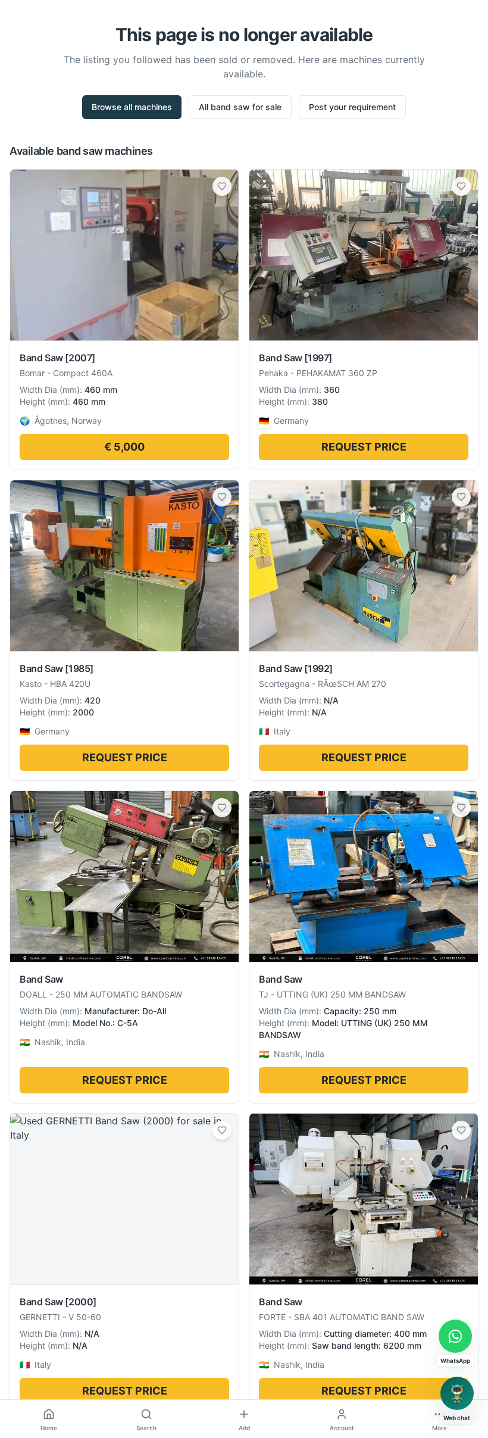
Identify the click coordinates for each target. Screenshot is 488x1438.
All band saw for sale (240, 107)
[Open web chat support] (457, 1393)
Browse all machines (132, 107)
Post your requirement (352, 107)
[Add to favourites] (222, 186)
